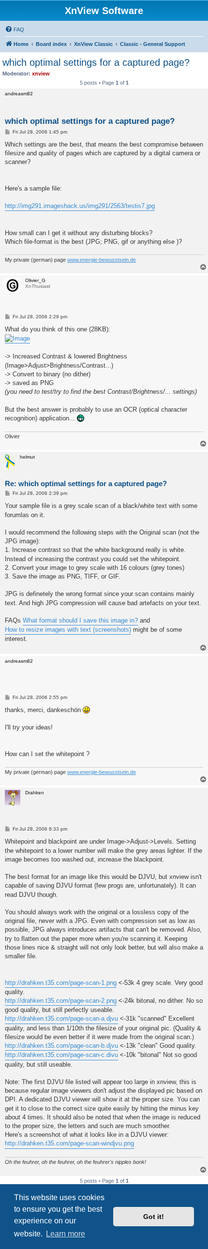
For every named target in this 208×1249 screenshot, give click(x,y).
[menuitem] (14, 29)
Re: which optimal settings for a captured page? (86, 483)
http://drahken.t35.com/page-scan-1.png (61, 982)
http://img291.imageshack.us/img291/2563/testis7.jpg (80, 205)
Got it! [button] (153, 1216)
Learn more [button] (65, 1234)
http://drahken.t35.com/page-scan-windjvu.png (69, 1143)
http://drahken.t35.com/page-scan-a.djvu (61, 1018)
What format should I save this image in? (80, 620)
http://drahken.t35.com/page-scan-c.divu (61, 1054)
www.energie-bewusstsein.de (101, 260)
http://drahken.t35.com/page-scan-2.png (61, 1000)
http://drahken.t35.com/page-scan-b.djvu (61, 1045)
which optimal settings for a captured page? (96, 62)
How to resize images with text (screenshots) (68, 629)
